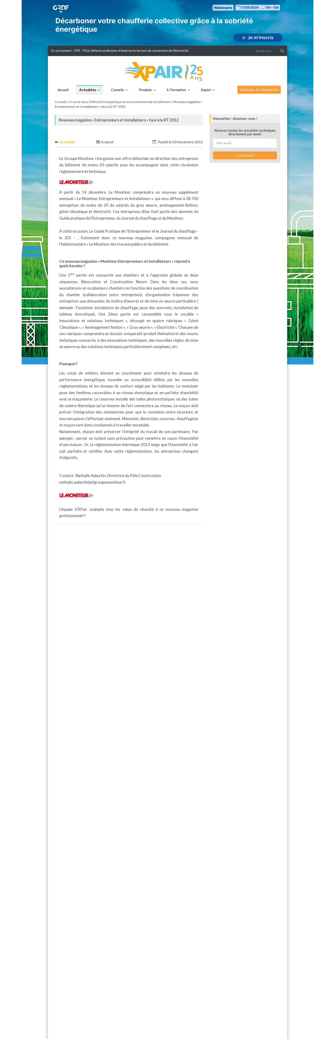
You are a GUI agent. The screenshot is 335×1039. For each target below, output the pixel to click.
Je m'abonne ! (245, 155)
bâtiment (160, 244)
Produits (145, 90)
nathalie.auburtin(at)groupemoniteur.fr (92, 482)
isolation (85, 307)
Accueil (63, 90)
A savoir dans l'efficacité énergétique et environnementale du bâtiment (120, 102)
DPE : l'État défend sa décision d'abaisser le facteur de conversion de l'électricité (131, 50)
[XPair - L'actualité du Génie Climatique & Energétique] (167, 71)
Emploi (206, 90)
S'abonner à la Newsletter (259, 89)
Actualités (87, 90)
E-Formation (176, 90)
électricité (102, 211)
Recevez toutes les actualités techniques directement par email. (245, 132)
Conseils (117, 90)
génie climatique (73, 211)
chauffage (129, 307)
